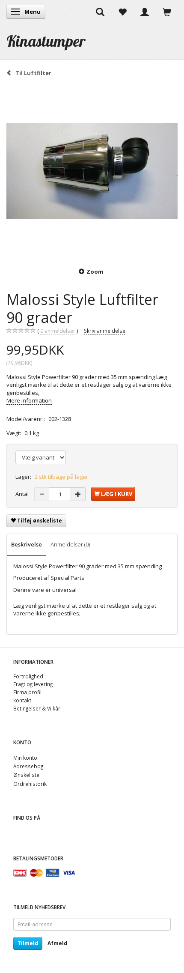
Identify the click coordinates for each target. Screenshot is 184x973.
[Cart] (167, 11)
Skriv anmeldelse (104, 330)
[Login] (144, 11)
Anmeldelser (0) (70, 544)
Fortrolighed (28, 676)
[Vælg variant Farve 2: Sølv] (40, 457)
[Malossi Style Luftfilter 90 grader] (92, 171)
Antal (22, 494)
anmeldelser (57, 330)
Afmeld (57, 943)
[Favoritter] (122, 11)
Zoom (94, 271)
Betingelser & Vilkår (36, 708)
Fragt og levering (33, 684)
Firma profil (27, 692)
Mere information (29, 400)
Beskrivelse (26, 544)
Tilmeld (28, 943)
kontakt (22, 700)
